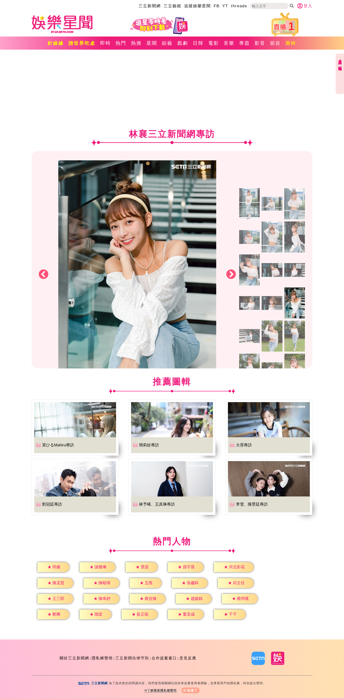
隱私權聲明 (102, 658)
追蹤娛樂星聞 (197, 6)
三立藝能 (172, 6)
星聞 (151, 43)
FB (217, 6)
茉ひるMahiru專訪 (58, 445)
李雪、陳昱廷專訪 (252, 504)
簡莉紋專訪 (149, 445)
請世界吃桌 (82, 43)
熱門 (121, 43)
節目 (275, 43)
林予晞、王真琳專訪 (157, 504)
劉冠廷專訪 (52, 504)
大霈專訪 (244, 445)
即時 (105, 43)
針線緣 (56, 43)
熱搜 (136, 43)
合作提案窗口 (164, 658)
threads (239, 6)
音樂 (229, 43)
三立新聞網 (150, 6)
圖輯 (290, 43)
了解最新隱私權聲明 (162, 690)
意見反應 (187, 658)
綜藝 (167, 43)
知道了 (192, 690)
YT (225, 6)
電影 (213, 43)
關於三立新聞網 (74, 658)
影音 (260, 43)
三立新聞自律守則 (132, 658)
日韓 (198, 43)
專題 (244, 43)
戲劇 (182, 43)
